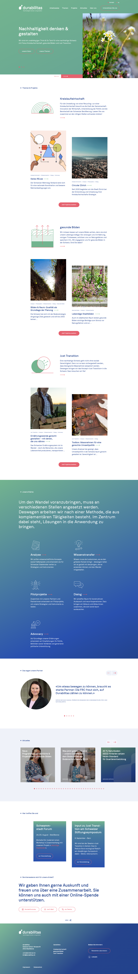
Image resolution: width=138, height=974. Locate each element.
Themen (65, 8)
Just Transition (69, 356)
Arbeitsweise (54, 8)
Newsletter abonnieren (99, 951)
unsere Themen (44, 51)
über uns (93, 8)
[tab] (19, 67)
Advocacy (57, 175)
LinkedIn (94, 957)
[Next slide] (72, 76)
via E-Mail (50, 909)
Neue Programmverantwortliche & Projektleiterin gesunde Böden (36, 754)
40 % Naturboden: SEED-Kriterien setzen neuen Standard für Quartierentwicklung (114, 755)
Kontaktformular (30, 909)
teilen (66, 920)
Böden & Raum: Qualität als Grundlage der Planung (44, 308)
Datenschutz (38, 967)
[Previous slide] (109, 673)
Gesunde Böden (61, 303)
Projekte (74, 8)
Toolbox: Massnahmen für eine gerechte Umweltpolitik (86, 443)
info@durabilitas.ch (29, 955)
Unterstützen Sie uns (110, 8)
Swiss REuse (37, 179)
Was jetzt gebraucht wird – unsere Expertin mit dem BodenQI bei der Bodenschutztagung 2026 (75, 755)
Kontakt (111, 2)
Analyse (84, 181)
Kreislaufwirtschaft (72, 99)
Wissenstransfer (45, 175)
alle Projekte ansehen (69, 204)
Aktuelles (83, 8)
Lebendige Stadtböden (83, 314)
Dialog (51, 175)
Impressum (26, 967)
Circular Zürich (79, 185)
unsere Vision (26, 51)
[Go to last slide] (50, 76)
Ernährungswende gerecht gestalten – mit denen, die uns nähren (43, 439)
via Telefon (68, 909)
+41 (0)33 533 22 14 (29, 953)
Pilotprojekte (91, 181)
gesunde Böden (70, 227)
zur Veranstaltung (45, 856)
